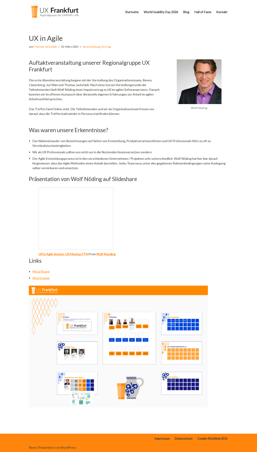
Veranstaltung (91, 46)
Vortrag (106, 46)
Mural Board (40, 271)
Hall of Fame (202, 12)
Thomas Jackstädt (45, 46)
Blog (186, 12)
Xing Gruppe (41, 278)
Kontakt (221, 12)
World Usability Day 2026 (161, 12)
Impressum (162, 438)
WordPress (68, 447)
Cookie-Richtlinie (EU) (212, 438)
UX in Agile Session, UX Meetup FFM (64, 254)
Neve (32, 447)
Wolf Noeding (106, 254)
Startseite (132, 12)
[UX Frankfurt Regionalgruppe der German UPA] (55, 11)
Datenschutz (183, 438)
